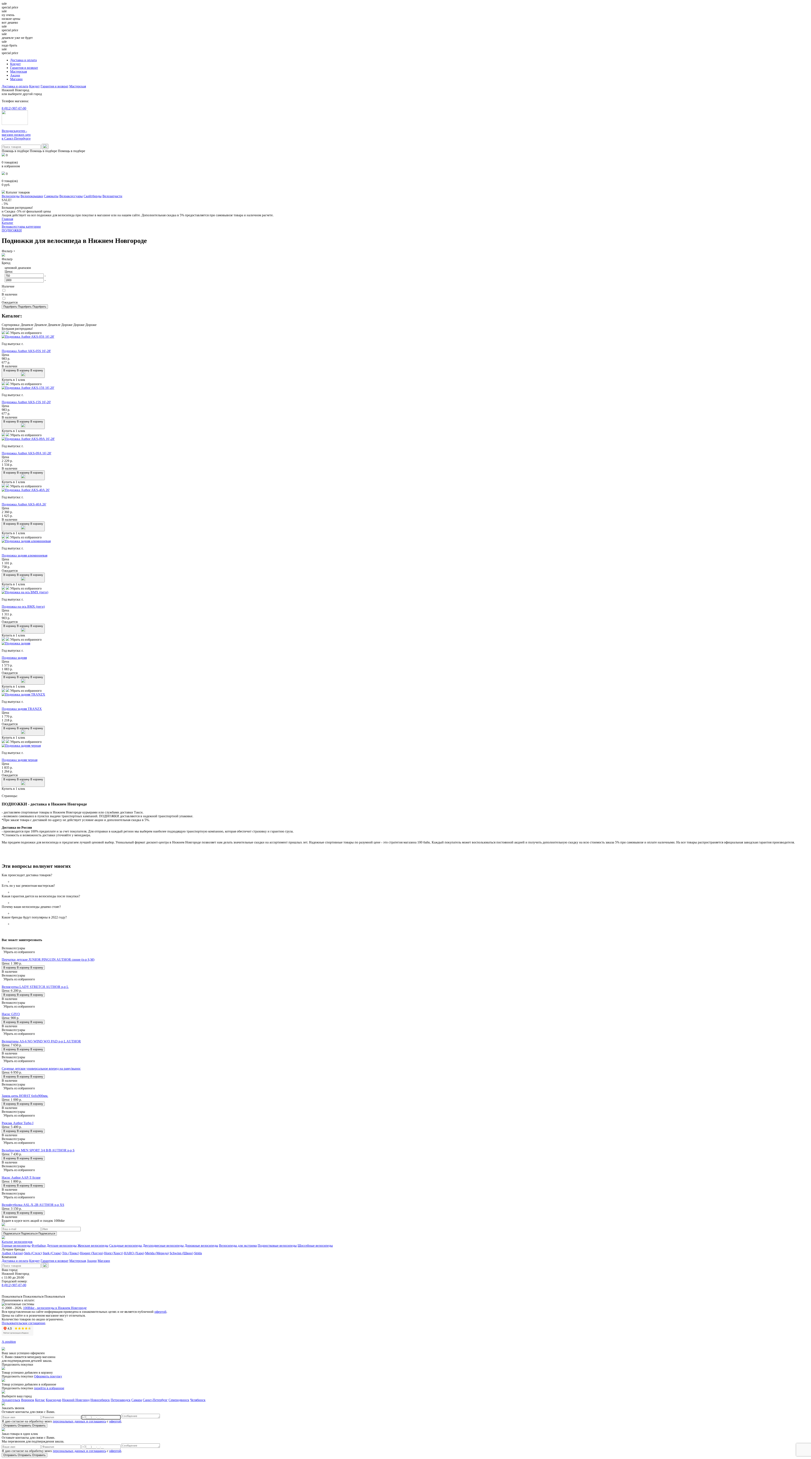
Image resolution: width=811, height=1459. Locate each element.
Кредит (15, 64)
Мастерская (18, 71)
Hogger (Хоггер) (91, 1253)
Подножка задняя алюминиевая (24, 555)
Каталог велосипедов (17, 1242)
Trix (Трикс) (70, 1253)
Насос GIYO (11, 1014)
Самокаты (51, 196)
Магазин (16, 79)
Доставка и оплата (23, 60)
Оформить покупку (48, 1376)
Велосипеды (11, 196)
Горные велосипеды (16, 1245)
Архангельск (11, 1400)
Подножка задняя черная (19, 760)
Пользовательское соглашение (23, 1323)
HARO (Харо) (134, 1253)
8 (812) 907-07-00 (14, 108)
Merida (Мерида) (157, 1253)
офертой (160, 1311)
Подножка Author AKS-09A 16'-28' (26, 453)
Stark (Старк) (52, 1253)
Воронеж (27, 1400)
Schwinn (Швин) (181, 1253)
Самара (136, 1400)
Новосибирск (100, 1400)
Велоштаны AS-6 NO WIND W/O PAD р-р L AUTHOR (41, 1041)
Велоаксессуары (71, 196)
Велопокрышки (31, 196)
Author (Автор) (12, 1253)
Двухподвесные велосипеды (163, 1245)
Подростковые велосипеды (277, 1245)
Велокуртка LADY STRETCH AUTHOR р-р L (35, 987)
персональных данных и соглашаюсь (79, 1421)
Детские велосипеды (62, 1245)
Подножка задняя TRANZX (22, 709)
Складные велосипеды (125, 1245)
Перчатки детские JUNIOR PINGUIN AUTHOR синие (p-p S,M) (48, 959)
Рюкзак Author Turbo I (17, 1123)
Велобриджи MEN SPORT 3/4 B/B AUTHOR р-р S (38, 1150)
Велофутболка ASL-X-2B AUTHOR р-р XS (33, 1205)
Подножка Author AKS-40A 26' (24, 504)
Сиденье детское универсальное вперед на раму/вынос (41, 1068)
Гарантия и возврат (24, 67)
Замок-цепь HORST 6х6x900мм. (25, 1096)
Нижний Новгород (76, 1400)
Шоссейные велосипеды (315, 1245)
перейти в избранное (49, 1388)
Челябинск (197, 1400)
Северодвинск (179, 1400)
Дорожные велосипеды (201, 1245)
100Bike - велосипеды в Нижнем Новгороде (55, 1308)
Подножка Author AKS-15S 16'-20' (26, 402)
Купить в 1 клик (13, 379)
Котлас (40, 1400)
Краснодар (53, 1400)
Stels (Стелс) (33, 1253)
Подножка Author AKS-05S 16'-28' (26, 351)
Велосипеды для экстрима (238, 1245)
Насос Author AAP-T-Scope (21, 1177)
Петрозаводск (121, 1400)
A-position (9, 1341)
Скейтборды (93, 196)
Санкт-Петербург (155, 1400)
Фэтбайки (38, 1245)
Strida (198, 1253)
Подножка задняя (14, 657)
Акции (15, 75)
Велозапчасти (112, 196)
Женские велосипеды (93, 1245)
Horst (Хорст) (113, 1253)
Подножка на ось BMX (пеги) (23, 606)
